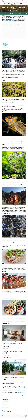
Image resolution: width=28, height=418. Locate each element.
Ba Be (13, 20)
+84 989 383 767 (14, 4)
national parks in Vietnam (9, 20)
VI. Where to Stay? (5, 46)
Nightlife (20, 13)
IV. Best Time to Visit (5, 44)
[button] (25, 1)
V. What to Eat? (5, 45)
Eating (16, 13)
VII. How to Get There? (6, 47)
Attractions (11, 13)
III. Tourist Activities (5, 43)
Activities (25, 13)
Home (1, 13)
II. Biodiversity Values (5, 42)
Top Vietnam (6, 13)
